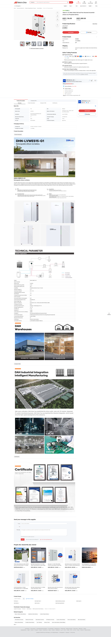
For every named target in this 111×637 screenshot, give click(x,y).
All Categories (17, 5)
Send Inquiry (70, 32)
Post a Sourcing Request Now (46, 539)
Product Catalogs (30, 598)
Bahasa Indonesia (87, 629)
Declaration (67, 632)
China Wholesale (50, 628)
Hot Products (27, 628)
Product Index (75, 628)
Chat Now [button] (89, 32)
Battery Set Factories (29, 619)
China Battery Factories (19, 619)
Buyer (71, 5)
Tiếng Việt (82, 629)
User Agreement (61, 632)
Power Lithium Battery (72, 619)
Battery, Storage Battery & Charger (30, 8)
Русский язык (45, 629)
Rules (96, 5)
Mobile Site (80, 628)
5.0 (83, 102)
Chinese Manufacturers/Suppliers (42, 628)
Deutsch (53, 629)
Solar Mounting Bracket (60, 603)
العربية (62, 629)
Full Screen (16, 601)
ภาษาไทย (74, 629)
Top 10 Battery (39, 622)
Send (23, 539)
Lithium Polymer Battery (44, 614)
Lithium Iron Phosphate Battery (48, 8)
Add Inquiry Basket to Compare (37, 48)
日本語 (68, 629)
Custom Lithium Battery (61, 619)
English (28, 629)
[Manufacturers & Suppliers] (20, 2)
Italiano (50, 629)
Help (76, 5)
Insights (84, 628)
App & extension (83, 5)
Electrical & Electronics (20, 8)
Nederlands (57, 629)
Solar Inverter (37, 603)
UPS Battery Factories (50, 619)
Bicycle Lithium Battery (19, 622)
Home (15, 8)
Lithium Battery (39, 8)
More (15, 624)
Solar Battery (16, 603)
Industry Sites (63, 628)
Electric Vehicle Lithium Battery (20, 614)
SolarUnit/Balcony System (60, 601)
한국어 (65, 629)
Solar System (78, 601)
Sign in (96, 3)
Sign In (64, 95)
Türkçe (78, 629)
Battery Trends (47, 622)
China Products (32, 628)
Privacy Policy (72, 632)
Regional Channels (69, 628)
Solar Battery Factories (40, 619)
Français (40, 629)
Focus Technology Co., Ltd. (48, 632)
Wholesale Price (57, 628)
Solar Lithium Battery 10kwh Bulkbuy (58, 622)
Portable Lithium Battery (29, 622)
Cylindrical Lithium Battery (33, 614)
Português (36, 629)
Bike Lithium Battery (81, 619)
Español (32, 629)
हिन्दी (71, 629)
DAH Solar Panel (38, 601)
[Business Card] (95, 105)
